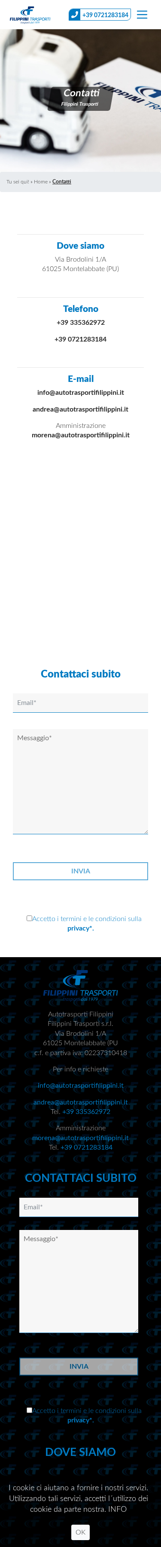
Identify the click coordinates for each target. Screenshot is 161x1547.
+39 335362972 (81, 322)
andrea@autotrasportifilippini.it (80, 409)
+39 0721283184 (105, 15)
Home (41, 181)
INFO (117, 1509)
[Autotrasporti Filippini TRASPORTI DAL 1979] (30, 14)
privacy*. (80, 928)
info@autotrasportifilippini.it (80, 392)
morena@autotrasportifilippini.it (81, 435)
